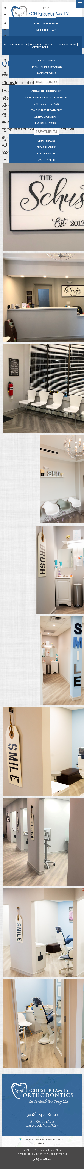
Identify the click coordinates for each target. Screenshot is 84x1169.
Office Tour (40, 47)
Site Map (42, 1143)
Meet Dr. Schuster (15, 44)
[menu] (80, 4)
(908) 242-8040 (42, 1114)
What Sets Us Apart (63, 44)
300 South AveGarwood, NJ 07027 (42, 1123)
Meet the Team (39, 44)
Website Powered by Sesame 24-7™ (44, 1139)
